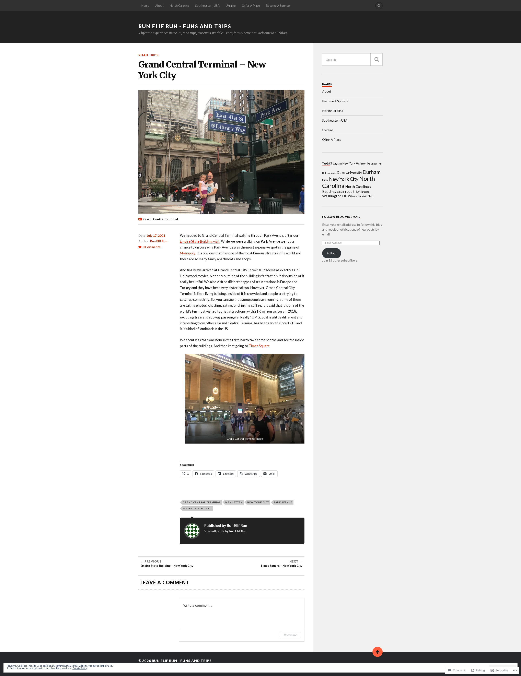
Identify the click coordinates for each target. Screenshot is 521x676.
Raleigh (341, 192)
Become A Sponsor (278, 5)
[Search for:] (352, 59)
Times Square (259, 346)
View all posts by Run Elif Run (225, 531)
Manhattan (234, 502)
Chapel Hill (376, 163)
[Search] (379, 5)
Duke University (349, 172)
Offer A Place (251, 5)
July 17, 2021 (156, 235)
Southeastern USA (207, 5)
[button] (245, 399)
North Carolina (179, 5)
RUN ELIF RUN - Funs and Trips (184, 26)
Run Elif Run (158, 241)
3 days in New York (342, 163)
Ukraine (231, 5)
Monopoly (187, 253)
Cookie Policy (79, 668)
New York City (258, 502)
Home (145, 5)
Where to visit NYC (197, 508)
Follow (331, 253)
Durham (372, 172)
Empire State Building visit (200, 241)
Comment (290, 635)
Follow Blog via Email (341, 216)
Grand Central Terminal (202, 502)
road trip (352, 191)
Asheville (363, 163)
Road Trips (148, 55)
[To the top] (377, 652)
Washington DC (334, 196)
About (159, 5)
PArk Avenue (283, 502)
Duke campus (329, 173)
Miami (325, 180)
